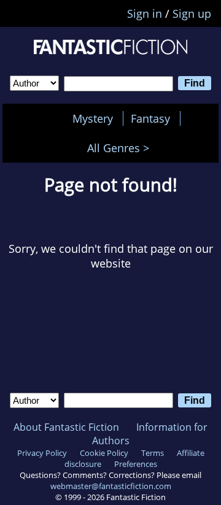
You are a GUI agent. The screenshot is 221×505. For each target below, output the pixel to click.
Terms (152, 452)
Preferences (135, 463)
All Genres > (121, 148)
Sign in (144, 13)
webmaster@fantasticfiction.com (110, 486)
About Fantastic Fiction (66, 427)
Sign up (192, 13)
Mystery (92, 118)
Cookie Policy (104, 452)
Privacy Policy (42, 452)
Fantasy (150, 118)
